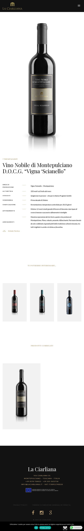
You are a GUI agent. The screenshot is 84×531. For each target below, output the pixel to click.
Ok (36, 528)
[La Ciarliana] (12, 5)
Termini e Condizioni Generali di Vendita (51, 505)
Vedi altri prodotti (11, 159)
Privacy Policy (20, 505)
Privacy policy (45, 528)
